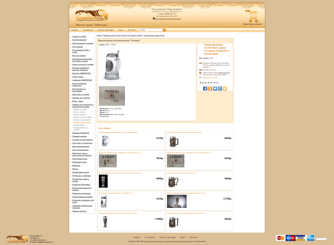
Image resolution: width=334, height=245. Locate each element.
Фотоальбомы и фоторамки (79, 90)
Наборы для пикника (81, 98)
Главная (74, 30)
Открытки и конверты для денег (83, 201)
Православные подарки (82, 197)
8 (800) (223, 73)
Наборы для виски (80, 114)
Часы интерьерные (80, 150)
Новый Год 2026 (79, 36)
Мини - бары (77, 101)
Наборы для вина (79, 112)
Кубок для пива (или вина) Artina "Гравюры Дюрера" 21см (186, 193)
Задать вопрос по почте (210, 77)
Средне (205, 82)
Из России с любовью (81, 176)
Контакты (132, 30)
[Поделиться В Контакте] (220, 88)
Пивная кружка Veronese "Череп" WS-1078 (181, 173)
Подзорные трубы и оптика (80, 180)
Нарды (75, 169)
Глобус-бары (77, 77)
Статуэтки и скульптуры (82, 143)
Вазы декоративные (80, 146)
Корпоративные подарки (82, 43)
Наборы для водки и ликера (83, 117)
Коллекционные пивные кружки (154, 35)
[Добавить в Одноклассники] (210, 88)
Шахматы (76, 165)
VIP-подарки (77, 47)
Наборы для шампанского (82, 120)
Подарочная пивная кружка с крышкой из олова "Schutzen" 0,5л (120, 153)
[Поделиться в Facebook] (205, 88)
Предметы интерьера (81, 193)
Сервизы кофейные (80, 133)
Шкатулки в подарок (80, 94)
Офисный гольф (79, 162)
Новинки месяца (79, 211)
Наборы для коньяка (80, 109)
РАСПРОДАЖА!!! (79, 40)
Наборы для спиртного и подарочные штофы (82, 106)
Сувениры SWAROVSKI (82, 80)
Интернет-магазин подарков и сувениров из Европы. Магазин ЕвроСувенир (168, 241)
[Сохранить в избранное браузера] (225, 88)
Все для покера (79, 56)
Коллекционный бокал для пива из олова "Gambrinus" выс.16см (120, 173)
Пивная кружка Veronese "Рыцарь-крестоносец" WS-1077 (186, 213)
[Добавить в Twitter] (215, 88)
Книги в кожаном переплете (79, 84)
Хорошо (208, 82)
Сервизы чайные (79, 136)
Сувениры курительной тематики (82, 207)
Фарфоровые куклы (80, 172)
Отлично (211, 82)
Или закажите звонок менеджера (168, 19)
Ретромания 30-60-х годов (81, 51)
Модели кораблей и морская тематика (80, 69)
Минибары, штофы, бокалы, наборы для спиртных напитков (122, 35)
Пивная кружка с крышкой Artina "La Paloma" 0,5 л (116, 193)
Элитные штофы (79, 125)
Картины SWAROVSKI (81, 73)
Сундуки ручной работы (82, 140)
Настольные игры (79, 159)
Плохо (203, 82)
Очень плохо (200, 82)
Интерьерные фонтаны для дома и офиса (82, 60)
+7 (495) (38, 240)
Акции (120, 30)
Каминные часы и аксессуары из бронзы (81, 154)
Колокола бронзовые (81, 184)
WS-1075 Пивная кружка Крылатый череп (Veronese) (184, 132)
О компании (88, 30)
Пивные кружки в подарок (82, 122)
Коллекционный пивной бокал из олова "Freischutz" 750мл (118, 213)
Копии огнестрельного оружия (81, 189)
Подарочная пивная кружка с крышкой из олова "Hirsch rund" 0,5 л (189, 153)
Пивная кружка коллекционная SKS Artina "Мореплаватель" (119, 132)
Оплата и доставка (106, 30)
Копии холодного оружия (83, 64)
